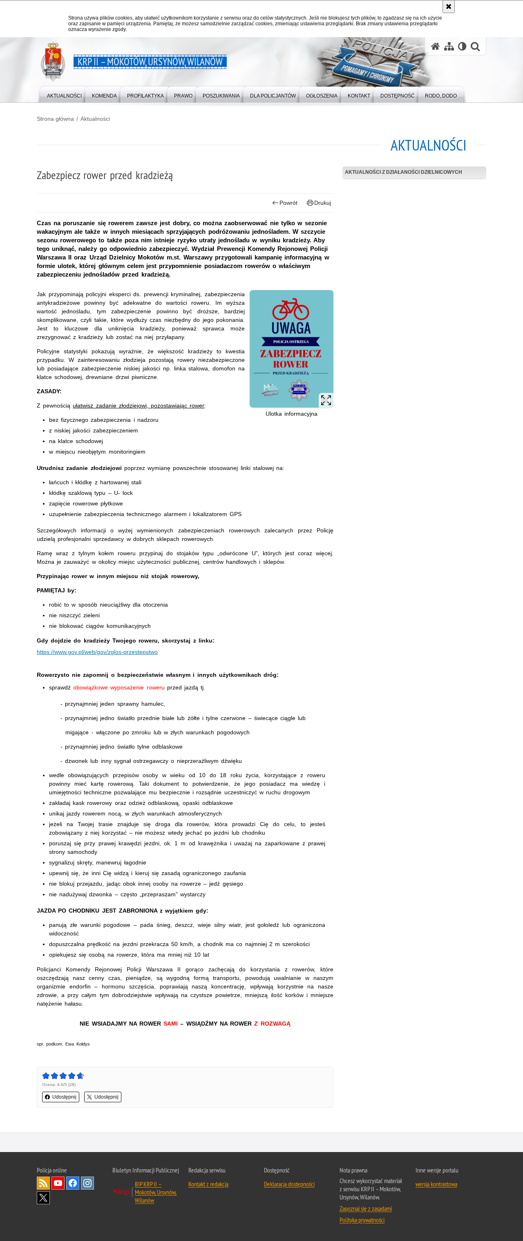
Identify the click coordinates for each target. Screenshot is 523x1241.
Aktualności (95, 118)
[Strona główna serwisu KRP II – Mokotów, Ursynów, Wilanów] (435, 46)
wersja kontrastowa (436, 1184)
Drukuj (322, 202)
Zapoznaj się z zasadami (366, 1208)
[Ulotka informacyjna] (291, 349)
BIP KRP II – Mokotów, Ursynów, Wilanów (156, 1192)
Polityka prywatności (362, 1220)
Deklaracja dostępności (289, 1184)
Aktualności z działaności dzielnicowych (403, 172)
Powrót (288, 202)
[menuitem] (64, 94)
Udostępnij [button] (64, 1097)
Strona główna (55, 118)
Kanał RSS (43, 1183)
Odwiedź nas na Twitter (43, 1197)
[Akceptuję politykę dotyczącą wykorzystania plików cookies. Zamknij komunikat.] (449, 6)
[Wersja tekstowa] (462, 46)
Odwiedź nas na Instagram (87, 1183)
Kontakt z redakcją (208, 1184)
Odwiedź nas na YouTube (58, 1183)
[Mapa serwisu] (449, 46)
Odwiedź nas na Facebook (72, 1183)
